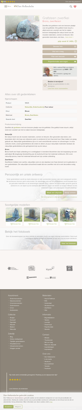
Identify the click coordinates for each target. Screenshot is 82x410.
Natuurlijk (28, 107)
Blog (11, 337)
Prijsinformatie (48, 327)
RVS (45, 301)
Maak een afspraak (54, 192)
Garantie (47, 329)
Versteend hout (49, 305)
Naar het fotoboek (69, 243)
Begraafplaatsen (49, 318)
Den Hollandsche (49, 357)
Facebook (47, 368)
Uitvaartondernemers (16, 346)
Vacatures (47, 361)
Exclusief (13, 320)
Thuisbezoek (48, 340)
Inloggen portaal (15, 348)
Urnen (12, 308)
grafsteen (17, 127)
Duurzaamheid (49, 364)
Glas (45, 310)
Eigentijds (13, 322)
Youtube (47, 366)
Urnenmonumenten (16, 303)
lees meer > (69, 37)
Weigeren (18, 407)
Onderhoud (48, 325)
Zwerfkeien (34, 115)
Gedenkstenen (14, 305)
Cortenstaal (48, 303)
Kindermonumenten (16, 299)
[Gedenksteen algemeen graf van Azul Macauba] (50, 215)
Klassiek (12, 325)
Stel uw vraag (48, 342)
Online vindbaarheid (16, 339)
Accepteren (8, 407)
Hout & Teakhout (49, 299)
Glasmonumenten (15, 301)
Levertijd (47, 322)
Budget (12, 318)
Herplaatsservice (15, 344)
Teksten (46, 320)
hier (51, 402)
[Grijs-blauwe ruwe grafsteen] (14, 215)
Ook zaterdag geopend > (73, 2)
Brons (27, 115)
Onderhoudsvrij (38, 107)
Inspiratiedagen (49, 347)
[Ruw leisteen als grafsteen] (32, 215)
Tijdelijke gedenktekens (17, 341)
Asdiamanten (14, 310)
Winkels (46, 338)
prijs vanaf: (66, 41)
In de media (48, 359)
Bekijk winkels (70, 192)
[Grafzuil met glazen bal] (68, 215)
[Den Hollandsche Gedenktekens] (24, 6)
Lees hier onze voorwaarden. (58, 88)
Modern (12, 327)
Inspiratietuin (48, 349)
